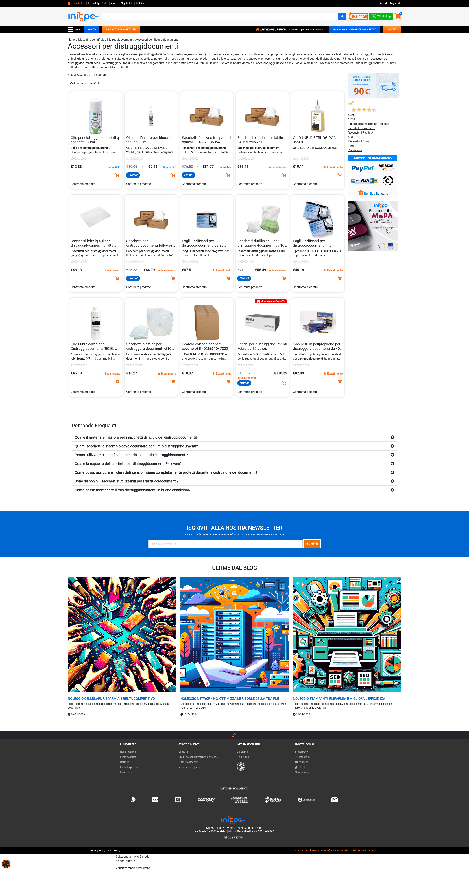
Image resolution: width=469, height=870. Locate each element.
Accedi (384, 3)
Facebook (302, 751)
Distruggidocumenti (120, 39)
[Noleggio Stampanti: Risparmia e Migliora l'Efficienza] (347, 635)
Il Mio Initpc (78, 3)
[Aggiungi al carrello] (117, 175)
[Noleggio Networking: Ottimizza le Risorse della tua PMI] (234, 635)
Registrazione (128, 751)
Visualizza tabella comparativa (133, 868)
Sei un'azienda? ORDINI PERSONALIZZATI (354, 29)
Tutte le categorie (188, 762)
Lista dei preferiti (98, 3)
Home (71, 39)
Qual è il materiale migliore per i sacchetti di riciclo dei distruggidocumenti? (136, 437)
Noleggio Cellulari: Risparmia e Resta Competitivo (111, 699)
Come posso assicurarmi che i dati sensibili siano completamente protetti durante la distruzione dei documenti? (166, 472)
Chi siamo (242, 751)
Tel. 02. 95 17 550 (233, 837)
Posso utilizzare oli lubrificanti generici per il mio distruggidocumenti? (131, 455)
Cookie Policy (113, 850)
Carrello (124, 762)
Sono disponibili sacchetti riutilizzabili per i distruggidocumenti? (126, 481)
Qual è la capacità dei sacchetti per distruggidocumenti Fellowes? (128, 463)
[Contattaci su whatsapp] (381, 15)
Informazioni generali (190, 767)
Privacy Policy (98, 850)
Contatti (183, 751)
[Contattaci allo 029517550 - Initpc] (358, 16)
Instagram (303, 756)
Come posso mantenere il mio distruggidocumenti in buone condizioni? (132, 490)
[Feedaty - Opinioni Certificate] (241, 766)
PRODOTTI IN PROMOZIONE (121, 29)
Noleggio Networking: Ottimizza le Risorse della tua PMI (229, 699)
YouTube (303, 762)
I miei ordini (126, 772)
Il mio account (128, 756)
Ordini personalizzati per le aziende (198, 756)
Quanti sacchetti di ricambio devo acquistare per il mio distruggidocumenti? (136, 446)
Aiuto (114, 3)
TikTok (301, 767)
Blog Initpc (243, 756)
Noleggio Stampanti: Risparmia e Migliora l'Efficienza (339, 699)
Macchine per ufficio (91, 39)
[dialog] (6, 864)
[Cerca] (342, 16)
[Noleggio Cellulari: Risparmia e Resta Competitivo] (122, 635)
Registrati (394, 3)
